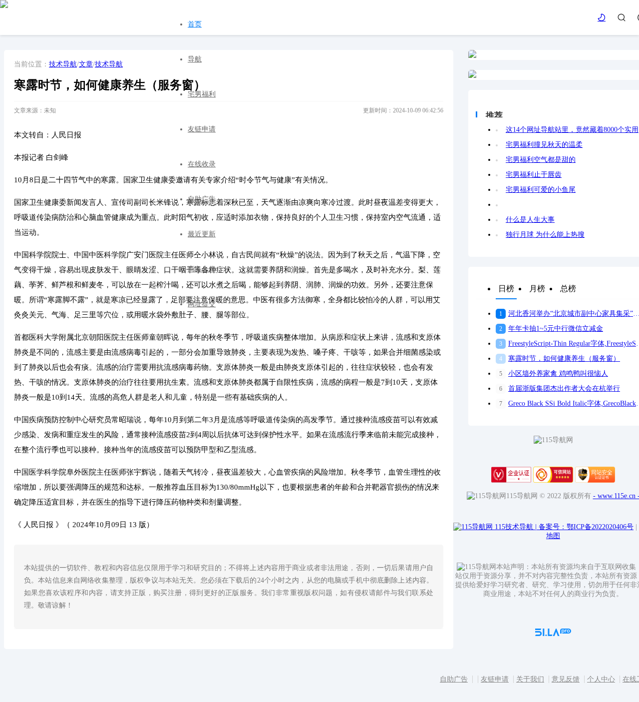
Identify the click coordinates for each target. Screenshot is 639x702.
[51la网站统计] (553, 634)
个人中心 (601, 679)
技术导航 (63, 64)
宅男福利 (202, 94)
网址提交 (202, 304)
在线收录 (202, 164)
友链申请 (202, 129)
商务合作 (202, 269)
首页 (195, 24)
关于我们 (530, 679)
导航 (195, 59)
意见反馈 (566, 679)
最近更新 (202, 234)
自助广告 (202, 199)
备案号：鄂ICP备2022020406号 (586, 527)
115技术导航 (516, 527)
